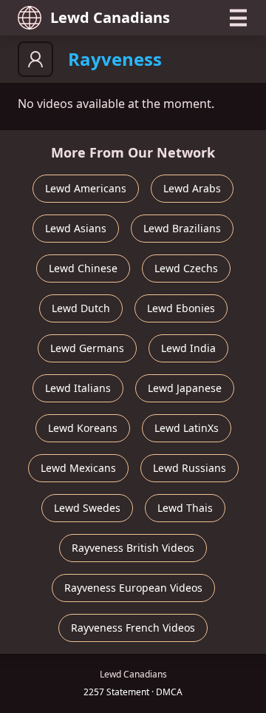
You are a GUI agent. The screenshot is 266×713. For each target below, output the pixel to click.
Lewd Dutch (81, 308)
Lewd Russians (189, 468)
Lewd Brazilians (182, 228)
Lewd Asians (75, 228)
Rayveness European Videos (133, 588)
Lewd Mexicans (78, 468)
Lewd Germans (87, 348)
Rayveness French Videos (133, 628)
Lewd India (188, 348)
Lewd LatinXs (186, 428)
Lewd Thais (185, 508)
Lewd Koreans (82, 428)
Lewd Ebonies (181, 308)
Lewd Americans (85, 188)
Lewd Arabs (192, 188)
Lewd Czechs (186, 268)
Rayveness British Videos (133, 548)
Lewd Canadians (110, 17)
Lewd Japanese (185, 388)
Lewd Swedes (87, 508)
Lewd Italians (78, 388)
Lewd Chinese (83, 268)
